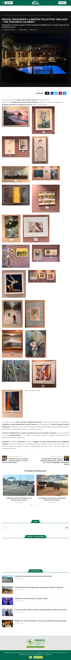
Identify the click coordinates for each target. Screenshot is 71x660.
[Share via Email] (64, 93)
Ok (30, 657)
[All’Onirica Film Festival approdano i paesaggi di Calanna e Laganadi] (52, 485)
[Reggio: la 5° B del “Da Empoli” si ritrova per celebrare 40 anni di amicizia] (7, 623)
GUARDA (62, 3)
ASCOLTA (9, 3)
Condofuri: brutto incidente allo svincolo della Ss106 (33, 576)
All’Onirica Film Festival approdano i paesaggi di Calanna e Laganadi (39, 587)
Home (4, 15)
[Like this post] (47, 93)
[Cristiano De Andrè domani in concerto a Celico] (7, 601)
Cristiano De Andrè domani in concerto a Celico (31, 598)
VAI (67, 527)
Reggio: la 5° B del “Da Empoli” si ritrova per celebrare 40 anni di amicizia (40, 621)
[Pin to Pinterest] (60, 93)
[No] (69, 655)
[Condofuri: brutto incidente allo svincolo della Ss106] (19, 485)
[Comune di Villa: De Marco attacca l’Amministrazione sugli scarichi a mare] (7, 612)
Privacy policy (38, 657)
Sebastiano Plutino (9, 30)
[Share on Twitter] (56, 93)
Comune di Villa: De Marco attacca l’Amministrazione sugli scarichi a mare (41, 609)
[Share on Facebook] (52, 93)
